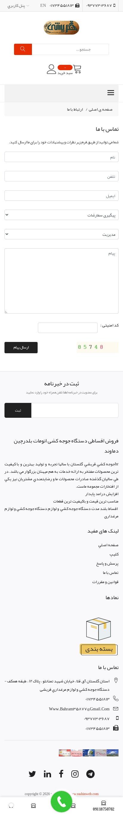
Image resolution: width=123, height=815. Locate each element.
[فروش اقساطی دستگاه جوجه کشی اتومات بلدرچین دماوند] (61, 28)
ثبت (18, 410)
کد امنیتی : (109, 325)
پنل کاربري (16, 5)
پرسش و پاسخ (107, 563)
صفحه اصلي (108, 545)
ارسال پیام (21, 347)
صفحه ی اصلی (101, 109)
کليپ (114, 554)
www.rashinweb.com (83, 794)
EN (43, 5)
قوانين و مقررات (105, 581)
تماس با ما (111, 572)
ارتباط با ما (75, 109)
